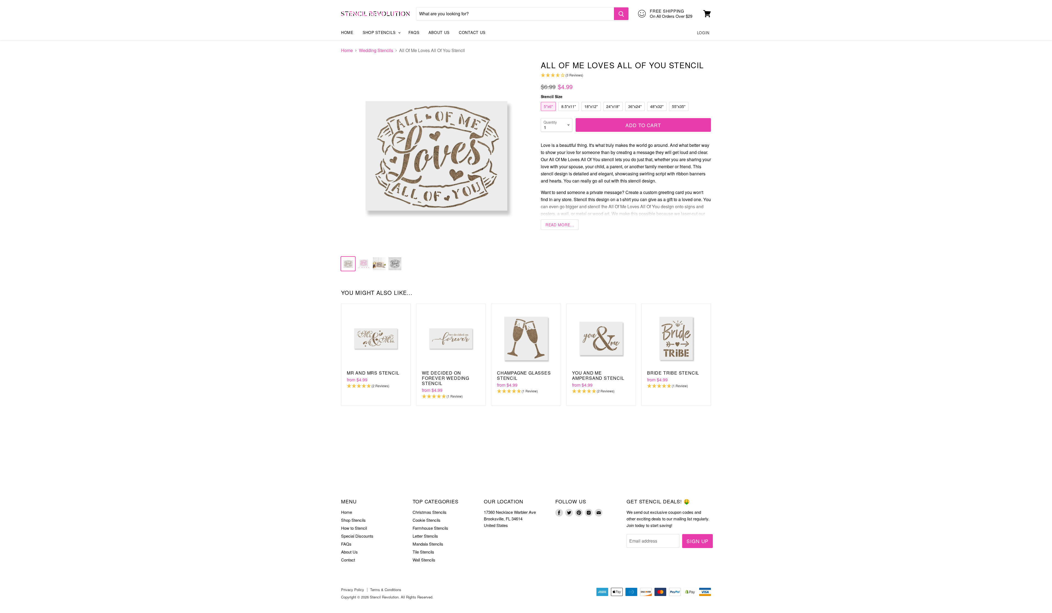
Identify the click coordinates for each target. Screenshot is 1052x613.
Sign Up (697, 540)
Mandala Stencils (428, 544)
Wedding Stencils (376, 50)
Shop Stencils (380, 32)
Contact (348, 560)
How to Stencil (354, 528)
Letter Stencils (425, 536)
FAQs (413, 32)
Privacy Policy (352, 589)
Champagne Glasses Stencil (524, 375)
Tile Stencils (423, 552)
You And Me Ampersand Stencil (598, 375)
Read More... (559, 224)
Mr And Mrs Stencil (373, 373)
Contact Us (472, 32)
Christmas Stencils (430, 512)
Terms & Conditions (385, 589)
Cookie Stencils (427, 520)
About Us (439, 32)
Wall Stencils (424, 560)
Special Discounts (357, 536)
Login (703, 32)
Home (347, 32)
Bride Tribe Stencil (673, 373)
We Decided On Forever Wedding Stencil (445, 378)
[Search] (621, 13)
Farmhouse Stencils (430, 528)
